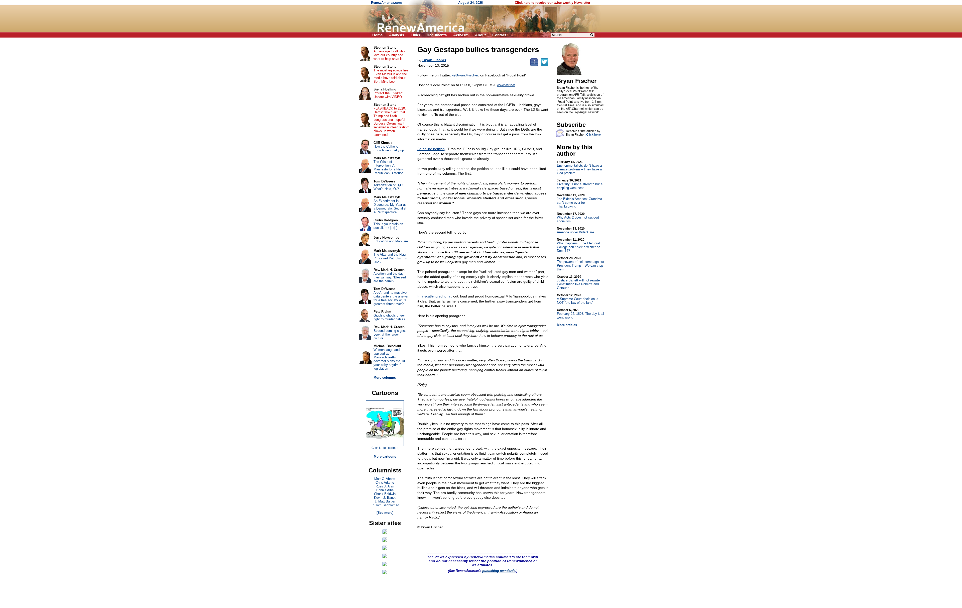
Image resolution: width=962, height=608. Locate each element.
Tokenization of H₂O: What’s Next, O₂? (389, 187)
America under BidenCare (575, 230)
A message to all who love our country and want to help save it (389, 55)
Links (415, 35)
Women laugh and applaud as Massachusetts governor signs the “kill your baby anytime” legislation (390, 359)
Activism (460, 35)
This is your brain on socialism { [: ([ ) (388, 226)
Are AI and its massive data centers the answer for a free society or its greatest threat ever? (391, 298)
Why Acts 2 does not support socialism (578, 217)
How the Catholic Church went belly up (389, 148)
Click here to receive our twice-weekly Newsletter (552, 3)
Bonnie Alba (385, 490)
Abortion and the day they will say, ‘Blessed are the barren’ (390, 277)
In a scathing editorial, (434, 296)
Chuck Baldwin (385, 494)
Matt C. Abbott (384, 479)
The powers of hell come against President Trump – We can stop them (580, 263)
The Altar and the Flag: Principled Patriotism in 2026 (390, 258)
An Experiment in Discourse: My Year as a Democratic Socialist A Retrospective (390, 206)
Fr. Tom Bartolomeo (385, 505)
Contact (499, 35)
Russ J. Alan (385, 486)
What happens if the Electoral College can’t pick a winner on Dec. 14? (578, 245)
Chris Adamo (385, 482)
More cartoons (385, 456)
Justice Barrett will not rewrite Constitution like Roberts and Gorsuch (578, 282)
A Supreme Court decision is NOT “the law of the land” (577, 299)
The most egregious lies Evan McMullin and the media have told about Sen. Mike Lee (391, 75)
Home (377, 35)
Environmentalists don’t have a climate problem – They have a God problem (579, 167)
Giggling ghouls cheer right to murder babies (389, 317)
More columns (385, 377)
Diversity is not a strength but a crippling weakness (580, 184)
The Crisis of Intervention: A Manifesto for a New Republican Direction (388, 167)
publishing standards (498, 571)
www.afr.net (506, 85)
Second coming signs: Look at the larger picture (390, 334)
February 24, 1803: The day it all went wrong (580, 313)
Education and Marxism (391, 241)
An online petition (431, 149)
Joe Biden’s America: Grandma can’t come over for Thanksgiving (579, 200)
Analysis (396, 35)
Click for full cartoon (385, 448)
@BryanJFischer (465, 75)
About (480, 35)
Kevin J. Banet (385, 497)
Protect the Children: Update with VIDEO (388, 95)
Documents (437, 35)
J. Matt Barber (385, 501)
